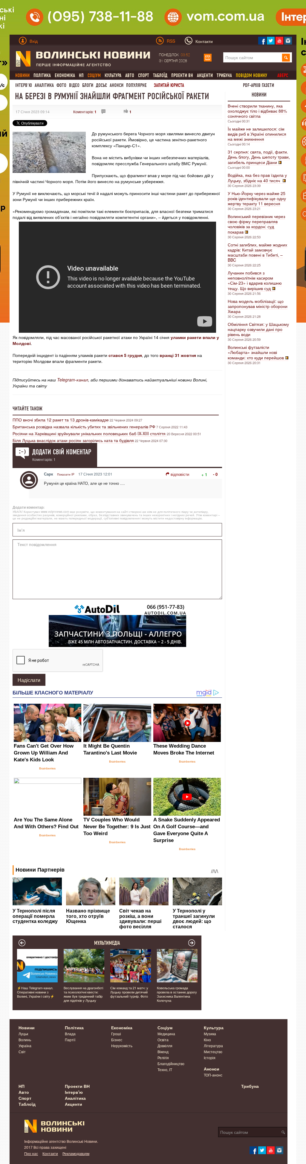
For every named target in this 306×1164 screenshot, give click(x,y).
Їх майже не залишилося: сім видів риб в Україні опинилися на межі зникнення (257, 134)
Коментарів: (85, 111)
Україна (25, 1045)
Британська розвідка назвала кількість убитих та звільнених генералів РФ (84, 427)
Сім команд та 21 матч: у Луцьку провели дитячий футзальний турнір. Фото (129, 992)
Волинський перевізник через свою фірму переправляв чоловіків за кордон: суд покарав (256, 224)
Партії (70, 1039)
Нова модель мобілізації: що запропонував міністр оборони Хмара (257, 306)
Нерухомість (121, 1045)
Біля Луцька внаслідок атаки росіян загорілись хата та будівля (73, 440)
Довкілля (164, 1045)
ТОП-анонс (213, 1074)
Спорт (143, 75)
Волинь (25, 1039)
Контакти (50, 1153)
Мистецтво (213, 1051)
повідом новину (251, 75)
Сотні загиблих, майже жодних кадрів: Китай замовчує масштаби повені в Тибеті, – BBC (257, 252)
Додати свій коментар (61, 452)
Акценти (205, 75)
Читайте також (27, 408)
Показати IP (65, 474)
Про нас (31, 1153)
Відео (74, 85)
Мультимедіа (107, 943)
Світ (22, 1051)
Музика (210, 1033)
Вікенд (163, 1051)
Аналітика (44, 85)
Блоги (87, 85)
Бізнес (116, 1039)
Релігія (163, 1057)
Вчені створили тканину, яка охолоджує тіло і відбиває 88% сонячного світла (257, 111)
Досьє (101, 85)
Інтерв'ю (23, 85)
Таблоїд (160, 75)
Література (213, 1045)
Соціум (164, 1027)
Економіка (65, 75)
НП (81, 75)
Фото (61, 85)
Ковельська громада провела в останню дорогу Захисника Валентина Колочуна (177, 994)
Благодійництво (170, 1063)
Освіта (163, 1039)
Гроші (116, 1033)
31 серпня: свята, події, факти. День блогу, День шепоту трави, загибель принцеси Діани (259, 157)
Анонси (116, 85)
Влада (70, 1033)
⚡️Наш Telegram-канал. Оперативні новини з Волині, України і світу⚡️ (35, 992)
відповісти (180, 474)
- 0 (215, 474)
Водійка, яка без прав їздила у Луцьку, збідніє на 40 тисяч (257, 177)
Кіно (207, 1039)
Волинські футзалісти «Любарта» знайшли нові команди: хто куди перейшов (256, 352)
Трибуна (224, 75)
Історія (209, 1057)
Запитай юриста (169, 85)
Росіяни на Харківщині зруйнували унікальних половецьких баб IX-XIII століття (90, 433)
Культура (113, 75)
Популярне (136, 85)
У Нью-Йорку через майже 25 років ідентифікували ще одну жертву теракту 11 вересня (257, 198)
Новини (259, 94)
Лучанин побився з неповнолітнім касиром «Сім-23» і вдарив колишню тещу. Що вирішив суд (255, 280)
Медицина (166, 1033)
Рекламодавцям (75, 1153)
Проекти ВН (182, 75)
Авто (129, 75)
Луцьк (23, 1033)
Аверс (282, 75)
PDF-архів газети (258, 85)
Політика (42, 75)
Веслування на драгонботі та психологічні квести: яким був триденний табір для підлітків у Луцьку (83, 994)
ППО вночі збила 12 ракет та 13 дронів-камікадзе (61, 420)
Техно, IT (164, 1069)
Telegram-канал (72, 380)
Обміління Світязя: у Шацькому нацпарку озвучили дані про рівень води (258, 329)
